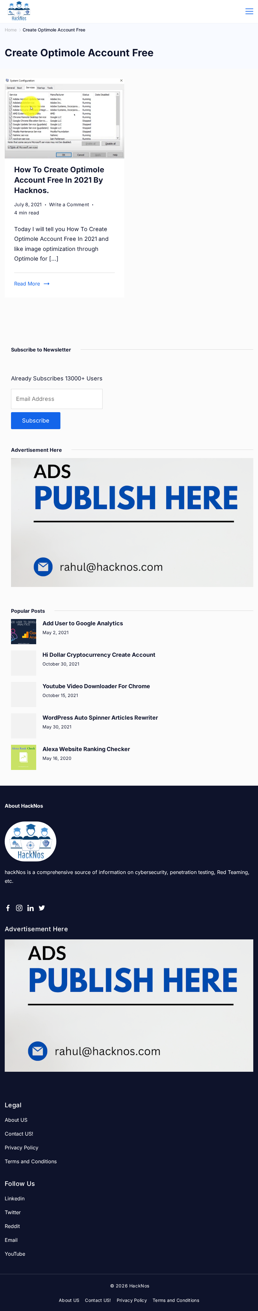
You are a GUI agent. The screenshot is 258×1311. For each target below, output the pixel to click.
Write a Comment (69, 205)
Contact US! (19, 1134)
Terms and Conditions (31, 1161)
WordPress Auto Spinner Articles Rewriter (100, 717)
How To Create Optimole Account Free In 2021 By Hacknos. (59, 180)
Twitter (13, 1212)
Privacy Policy (21, 1147)
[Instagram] (19, 908)
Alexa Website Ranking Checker (86, 749)
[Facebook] (8, 908)
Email (11, 1240)
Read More (27, 283)
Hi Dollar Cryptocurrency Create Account (98, 654)
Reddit (12, 1226)
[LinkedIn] (30, 908)
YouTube (15, 1254)
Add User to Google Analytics (82, 623)
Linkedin (15, 1198)
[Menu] (249, 11)
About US (16, 1120)
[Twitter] (42, 908)
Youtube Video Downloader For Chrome (96, 686)
